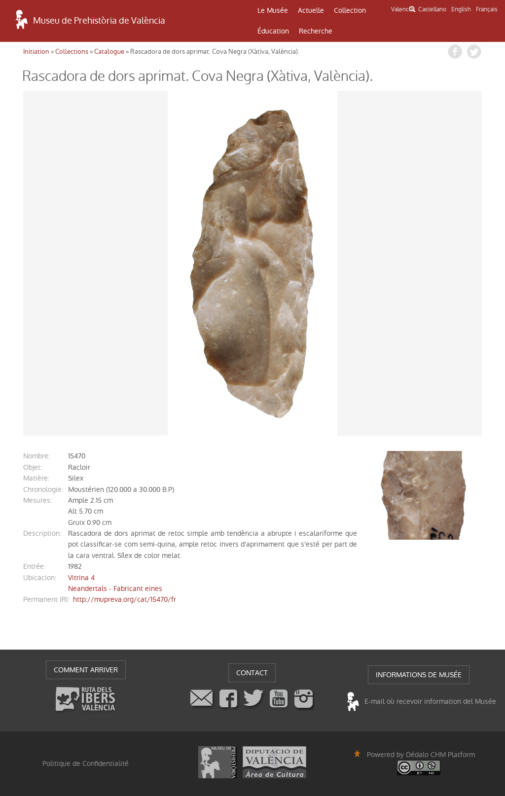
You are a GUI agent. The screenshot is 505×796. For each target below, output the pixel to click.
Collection (350, 10)
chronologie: (43, 489)
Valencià (402, 9)
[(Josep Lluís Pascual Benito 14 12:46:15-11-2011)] (252, 263)
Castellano (432, 9)
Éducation (273, 31)
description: (42, 533)
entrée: (34, 566)
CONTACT (252, 673)
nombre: (36, 456)
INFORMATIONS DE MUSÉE (419, 675)
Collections (71, 51)
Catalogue (109, 51)
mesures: (37, 500)
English (461, 9)
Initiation (36, 51)
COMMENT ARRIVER (86, 670)
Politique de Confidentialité (85, 763)
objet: (32, 467)
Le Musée (272, 10)
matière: (36, 478)
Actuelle (311, 10)
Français (487, 9)
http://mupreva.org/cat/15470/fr (124, 599)
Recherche (315, 31)
